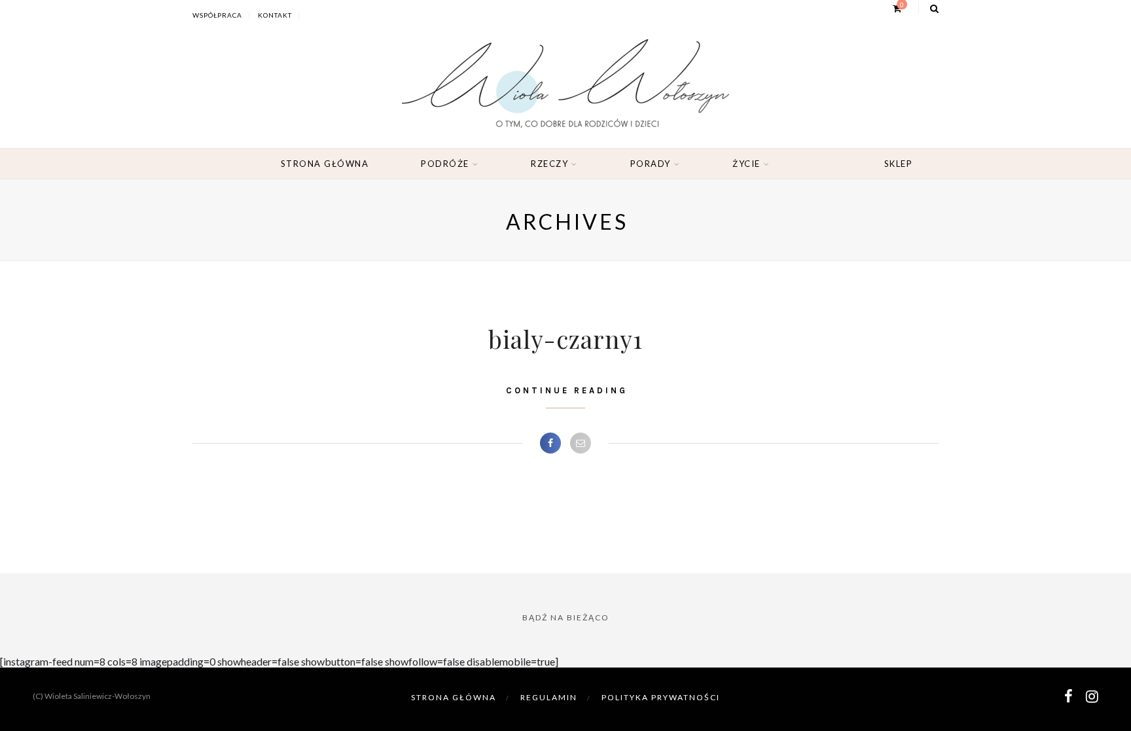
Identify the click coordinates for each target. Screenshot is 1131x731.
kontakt (275, 15)
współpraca (217, 15)
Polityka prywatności (660, 697)
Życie (746, 163)
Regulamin (548, 697)
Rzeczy (549, 163)
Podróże (445, 163)
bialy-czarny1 (565, 339)
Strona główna (325, 163)
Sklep (898, 163)
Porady (650, 163)
